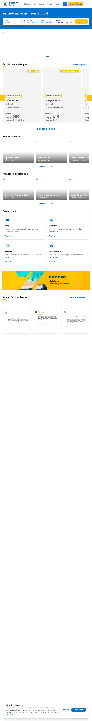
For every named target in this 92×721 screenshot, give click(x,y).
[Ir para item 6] (52, 129)
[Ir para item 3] (43, 129)
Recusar (66, 710)
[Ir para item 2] (40, 129)
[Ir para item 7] (55, 129)
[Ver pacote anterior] (2, 98)
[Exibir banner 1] (44, 56)
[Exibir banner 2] (47, 56)
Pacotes (50, 4)
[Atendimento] (65, 4)
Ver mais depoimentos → (79, 298)
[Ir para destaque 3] (41, 166)
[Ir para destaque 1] (36, 166)
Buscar (83, 21)
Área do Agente (76, 4)
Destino (6, 20)
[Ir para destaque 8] (56, 166)
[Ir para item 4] (46, 129)
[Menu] (86, 4)
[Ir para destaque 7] (53, 166)
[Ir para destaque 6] (51, 166)
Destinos (27, 4)
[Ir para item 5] (49, 129)
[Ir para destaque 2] (38, 166)
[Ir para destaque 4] (44, 166)
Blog (57, 4)
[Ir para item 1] (37, 129)
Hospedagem (39, 4)
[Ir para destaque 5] (48, 166)
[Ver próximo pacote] (89, 98)
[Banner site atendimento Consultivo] (46, 43)
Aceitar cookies (79, 710)
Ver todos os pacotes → (80, 64)
